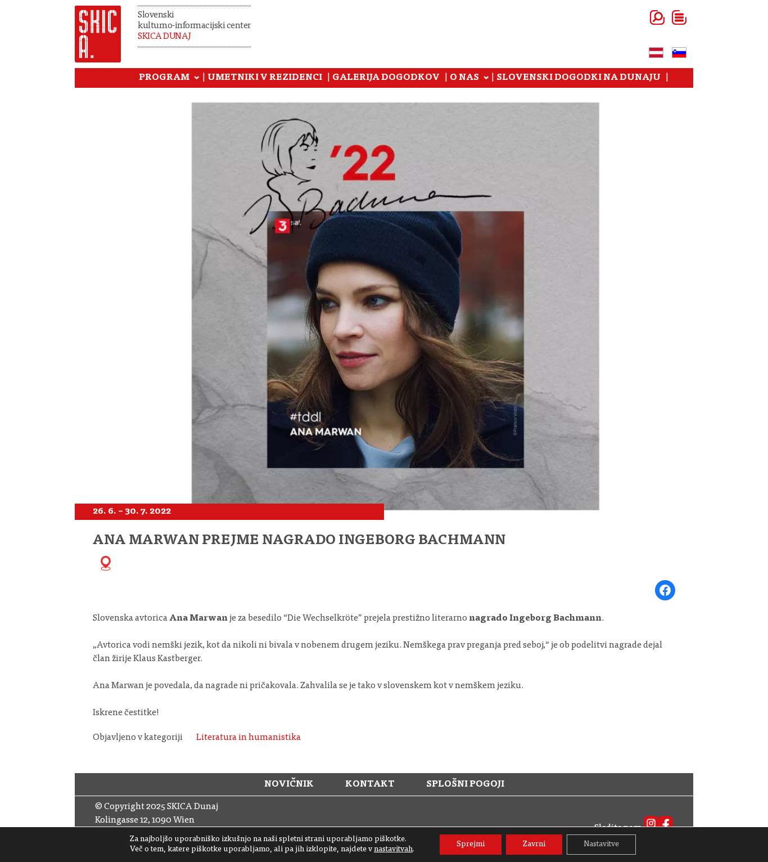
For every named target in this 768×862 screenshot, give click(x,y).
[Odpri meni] (665, 17)
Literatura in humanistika (248, 737)
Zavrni (534, 844)
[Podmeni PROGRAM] (197, 78)
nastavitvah (393, 850)
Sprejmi (471, 844)
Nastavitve (601, 844)
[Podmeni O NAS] (486, 78)
